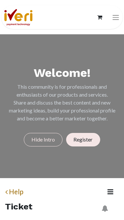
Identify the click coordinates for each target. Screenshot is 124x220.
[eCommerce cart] (99, 17)
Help (16, 192)
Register (83, 139)
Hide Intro (43, 139)
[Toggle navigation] (116, 17)
